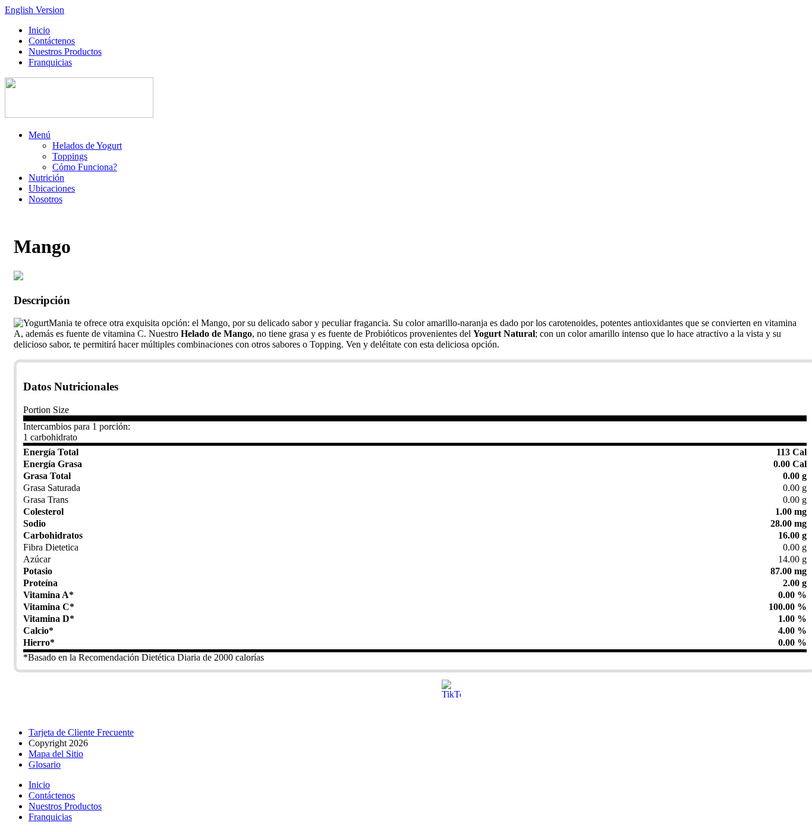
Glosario (45, 764)
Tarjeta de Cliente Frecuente (81, 732)
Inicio (39, 30)
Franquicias (50, 62)
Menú (40, 135)
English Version (34, 10)
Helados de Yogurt (87, 145)
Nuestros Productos (65, 51)
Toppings (69, 156)
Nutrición (46, 178)
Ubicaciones (52, 188)
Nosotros (45, 199)
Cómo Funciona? (84, 167)
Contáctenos (52, 41)
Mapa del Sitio (56, 754)
